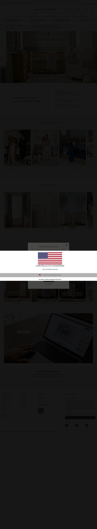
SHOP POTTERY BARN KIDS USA (52, 275)
